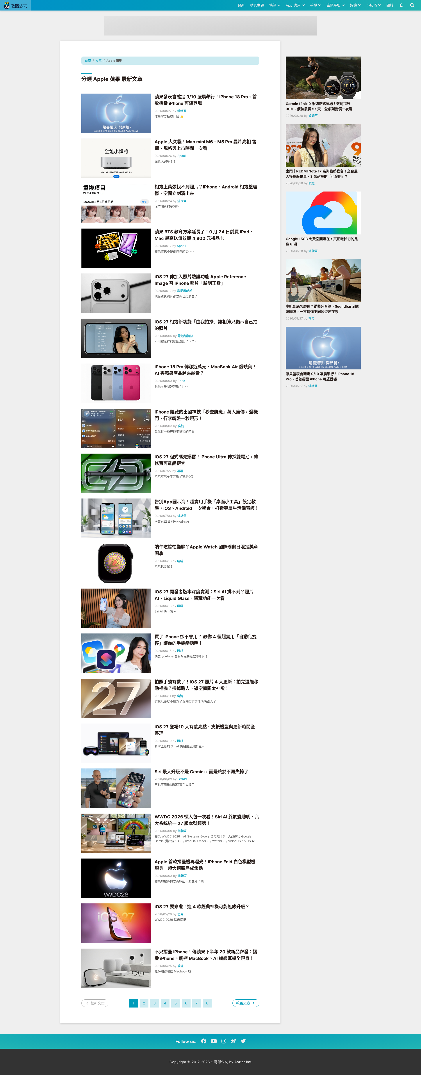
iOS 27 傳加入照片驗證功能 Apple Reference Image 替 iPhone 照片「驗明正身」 (200, 280)
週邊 (354, 5)
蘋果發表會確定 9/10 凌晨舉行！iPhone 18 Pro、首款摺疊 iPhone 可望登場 (206, 100)
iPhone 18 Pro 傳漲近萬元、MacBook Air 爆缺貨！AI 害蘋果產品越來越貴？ (206, 370)
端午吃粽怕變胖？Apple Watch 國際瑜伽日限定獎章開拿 (206, 550)
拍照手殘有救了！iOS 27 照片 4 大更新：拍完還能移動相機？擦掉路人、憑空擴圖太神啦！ (206, 685)
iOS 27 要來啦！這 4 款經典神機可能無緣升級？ (202, 906)
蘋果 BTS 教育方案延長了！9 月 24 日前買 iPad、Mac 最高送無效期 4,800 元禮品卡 (204, 235)
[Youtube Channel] (214, 1041)
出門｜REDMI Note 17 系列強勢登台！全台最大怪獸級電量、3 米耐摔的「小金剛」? (322, 174)
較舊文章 (243, 1003)
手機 (314, 5)
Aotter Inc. (243, 1062)
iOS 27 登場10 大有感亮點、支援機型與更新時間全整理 (205, 730)
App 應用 (294, 5)
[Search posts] (412, 5)
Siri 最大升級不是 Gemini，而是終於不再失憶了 (201, 771)
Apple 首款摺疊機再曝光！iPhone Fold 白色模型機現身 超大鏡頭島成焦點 (205, 865)
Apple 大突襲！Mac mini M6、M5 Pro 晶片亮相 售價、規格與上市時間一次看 (205, 145)
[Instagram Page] (223, 1041)
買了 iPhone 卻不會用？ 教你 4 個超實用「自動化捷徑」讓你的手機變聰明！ (206, 640)
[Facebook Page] (203, 1041)
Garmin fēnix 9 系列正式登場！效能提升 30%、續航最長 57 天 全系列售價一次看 (319, 106)
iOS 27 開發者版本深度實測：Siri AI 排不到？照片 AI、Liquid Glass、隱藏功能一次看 (204, 595)
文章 (99, 60)
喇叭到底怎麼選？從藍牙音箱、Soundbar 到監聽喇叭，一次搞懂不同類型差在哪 (322, 309)
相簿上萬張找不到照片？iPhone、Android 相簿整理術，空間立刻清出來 (206, 190)
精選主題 (257, 5)
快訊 (273, 5)
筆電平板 (334, 5)
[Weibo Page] (233, 1041)
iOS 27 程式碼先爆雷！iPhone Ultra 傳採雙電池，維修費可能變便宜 (206, 460)
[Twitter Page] (243, 1041)
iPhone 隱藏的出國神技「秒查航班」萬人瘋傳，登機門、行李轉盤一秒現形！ (206, 415)
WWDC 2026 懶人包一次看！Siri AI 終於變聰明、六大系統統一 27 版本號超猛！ (207, 820)
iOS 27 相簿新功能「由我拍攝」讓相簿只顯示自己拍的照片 (206, 325)
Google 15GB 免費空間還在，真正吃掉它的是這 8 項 (322, 241)
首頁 (88, 60)
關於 (389, 5)
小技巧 (372, 5)
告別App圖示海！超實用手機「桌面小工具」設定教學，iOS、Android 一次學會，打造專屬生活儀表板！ (207, 505)
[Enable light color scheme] (401, 5)
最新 (241, 5)
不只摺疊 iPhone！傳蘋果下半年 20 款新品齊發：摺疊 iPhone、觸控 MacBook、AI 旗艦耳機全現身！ (206, 955)
